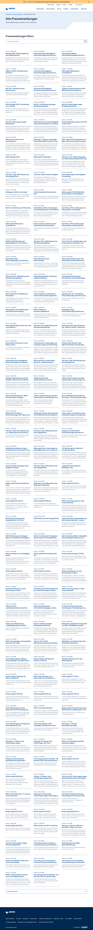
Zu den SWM (68, 918)
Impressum (26, 918)
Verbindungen (40, 9)
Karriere (58, 4)
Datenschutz (33, 918)
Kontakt (70, 4)
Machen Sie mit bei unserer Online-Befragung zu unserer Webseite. (52, 1)
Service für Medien (17, 14)
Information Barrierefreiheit (46, 922)
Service (59, 9)
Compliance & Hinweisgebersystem (27, 922)
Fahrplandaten (78, 918)
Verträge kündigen (11, 922)
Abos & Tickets (50, 9)
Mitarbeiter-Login (58, 918)
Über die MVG (50, 4)
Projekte (65, 9)
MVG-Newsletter (10, 918)
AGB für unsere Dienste (45, 918)
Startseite (8, 14)
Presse (64, 4)
